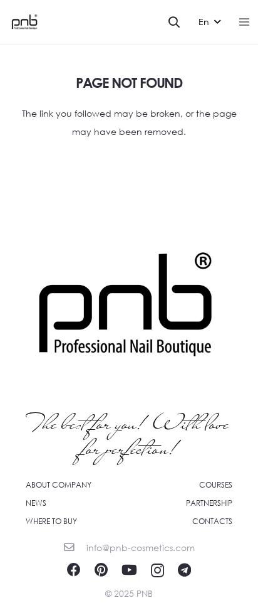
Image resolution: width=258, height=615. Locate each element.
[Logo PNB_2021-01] (24, 22)
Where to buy (51, 521)
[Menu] (244, 22)
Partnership (209, 503)
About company (58, 484)
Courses (215, 484)
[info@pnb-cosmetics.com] (74, 547)
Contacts (212, 521)
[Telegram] (184, 570)
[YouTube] (129, 570)
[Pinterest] (101, 570)
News (36, 503)
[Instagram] (157, 570)
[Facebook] (74, 570)
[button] (174, 22)
